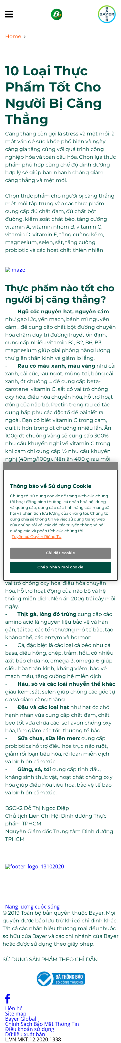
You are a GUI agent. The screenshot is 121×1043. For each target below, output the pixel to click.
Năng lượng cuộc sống (32, 906)
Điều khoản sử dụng (29, 1029)
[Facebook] (8, 1001)
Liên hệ (14, 1008)
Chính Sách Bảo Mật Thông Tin (42, 1023)
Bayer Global (20, 1018)
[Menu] (9, 14)
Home (13, 36)
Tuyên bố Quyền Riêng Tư (36, 536)
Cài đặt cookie (60, 553)
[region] (60, 521)
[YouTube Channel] (20, 1001)
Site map (15, 1013)
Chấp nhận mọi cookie (60, 567)
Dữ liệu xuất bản (25, 1034)
